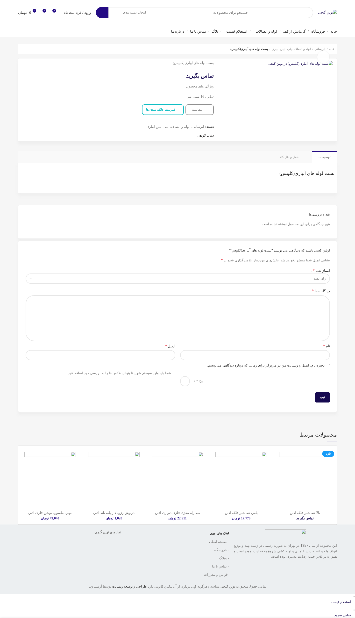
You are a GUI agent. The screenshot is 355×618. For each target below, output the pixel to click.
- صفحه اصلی (219, 542)
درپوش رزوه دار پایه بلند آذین (114, 513)
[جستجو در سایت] (102, 12)
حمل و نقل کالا (289, 157)
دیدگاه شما (321, 291)
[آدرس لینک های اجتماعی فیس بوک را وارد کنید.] (192, 136)
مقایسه (197, 109)
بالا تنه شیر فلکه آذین (305, 513)
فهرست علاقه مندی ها (160, 109)
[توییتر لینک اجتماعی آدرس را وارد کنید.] (187, 136)
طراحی (141, 586)
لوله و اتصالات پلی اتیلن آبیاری (291, 49)
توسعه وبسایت (122, 586)
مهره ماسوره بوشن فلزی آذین (50, 513)
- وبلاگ (224, 558)
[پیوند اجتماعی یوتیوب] (175, 136)
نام (326, 346)
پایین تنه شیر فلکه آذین (241, 513)
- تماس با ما (220, 566)
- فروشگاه (221, 550)
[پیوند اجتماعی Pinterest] (170, 136)
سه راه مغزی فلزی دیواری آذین (177, 513)
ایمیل (170, 346)
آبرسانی (198, 127)
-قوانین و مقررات (216, 574)
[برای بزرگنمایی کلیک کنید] (323, 57)
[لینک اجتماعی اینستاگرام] (181, 136)
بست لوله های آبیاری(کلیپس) (306, 173)
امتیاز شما (321, 270)
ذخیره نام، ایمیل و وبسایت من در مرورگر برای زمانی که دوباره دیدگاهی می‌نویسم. (266, 365)
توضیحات (325, 157)
